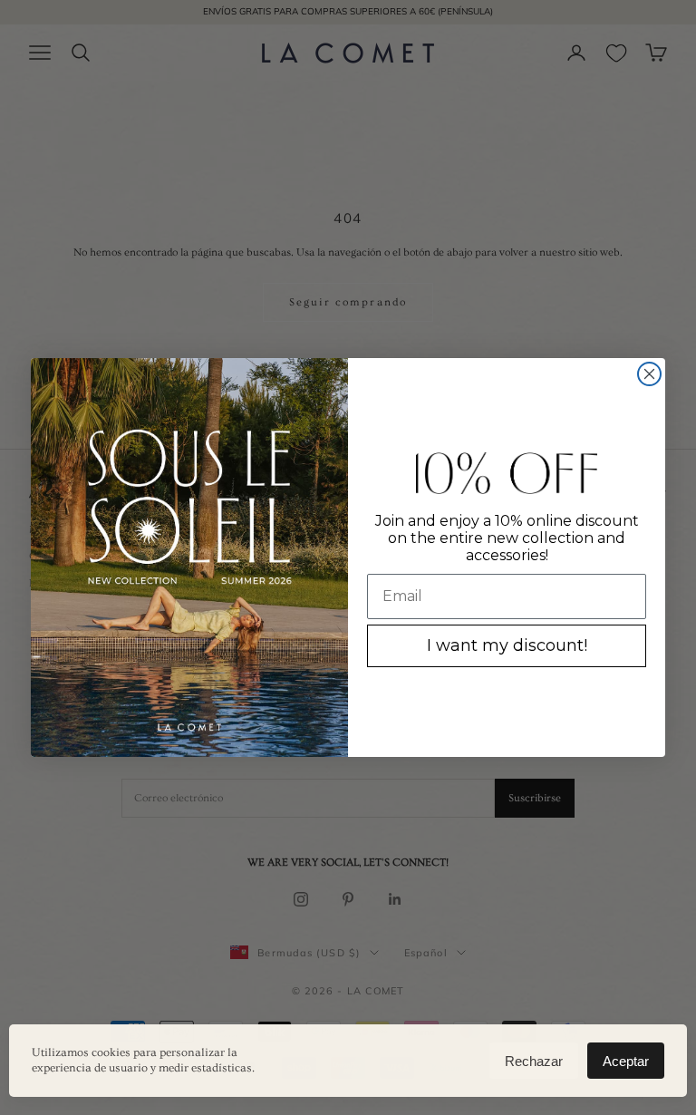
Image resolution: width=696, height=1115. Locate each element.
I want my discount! (507, 645)
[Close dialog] (649, 374)
